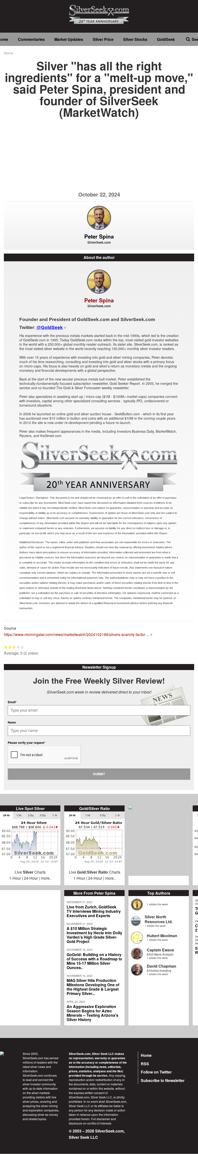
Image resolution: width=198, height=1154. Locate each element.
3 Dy (31, 815)
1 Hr (18, 815)
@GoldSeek (49, 327)
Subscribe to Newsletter (162, 1080)
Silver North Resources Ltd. (159, 919)
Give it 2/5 (10, 647)
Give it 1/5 (6, 647)
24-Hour (31, 878)
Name (12, 722)
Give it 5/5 (22, 647)
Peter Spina (99, 236)
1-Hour (15, 878)
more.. (46, 878)
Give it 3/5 (14, 647)
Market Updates (68, 39)
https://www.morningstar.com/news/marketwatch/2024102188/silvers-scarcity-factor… (76, 634)
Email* (12, 702)
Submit (99, 774)
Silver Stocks (135, 39)
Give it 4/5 (18, 647)
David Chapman (161, 966)
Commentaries (31, 39)
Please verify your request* (26, 742)
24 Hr (6, 815)
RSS (145, 1063)
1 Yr (54, 815)
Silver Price (103, 39)
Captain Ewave (160, 950)
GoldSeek (166, 39)
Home (8, 52)
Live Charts (30, 872)
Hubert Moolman (162, 935)
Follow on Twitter (156, 1072)
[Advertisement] (99, 157)
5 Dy (43, 815)
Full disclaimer (100, 1119)
